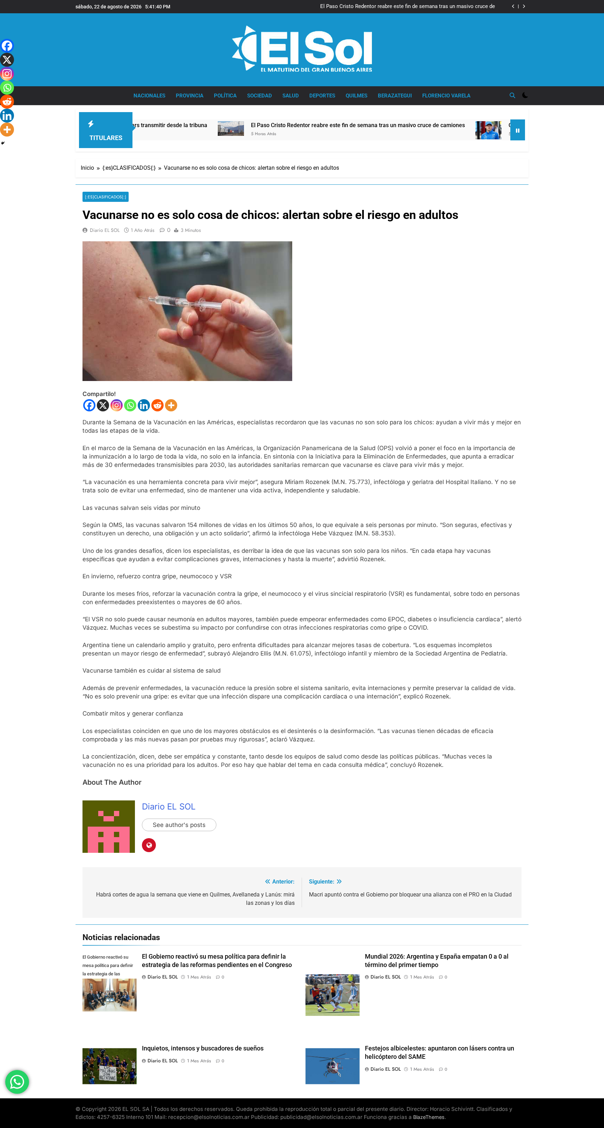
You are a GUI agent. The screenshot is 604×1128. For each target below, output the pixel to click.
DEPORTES (322, 96)
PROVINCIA (189, 96)
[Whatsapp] (130, 405)
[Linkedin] (144, 405)
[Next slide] (523, 6)
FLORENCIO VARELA (446, 96)
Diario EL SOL (105, 230)
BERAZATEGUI (395, 96)
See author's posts (179, 824)
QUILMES (356, 96)
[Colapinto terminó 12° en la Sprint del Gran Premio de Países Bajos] (443, 130)
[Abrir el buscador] (512, 95)
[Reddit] (157, 405)
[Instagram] (116, 405)
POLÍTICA (225, 96)
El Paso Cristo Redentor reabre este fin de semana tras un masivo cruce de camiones (407, 6)
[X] (103, 405)
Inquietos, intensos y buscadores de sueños (203, 1048)
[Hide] (3, 143)
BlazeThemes (429, 1117)
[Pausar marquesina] (517, 129)
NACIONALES (149, 96)
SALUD (290, 96)
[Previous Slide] (513, 6)
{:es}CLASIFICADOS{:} (105, 197)
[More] (171, 405)
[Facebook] (89, 405)
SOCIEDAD (259, 96)
